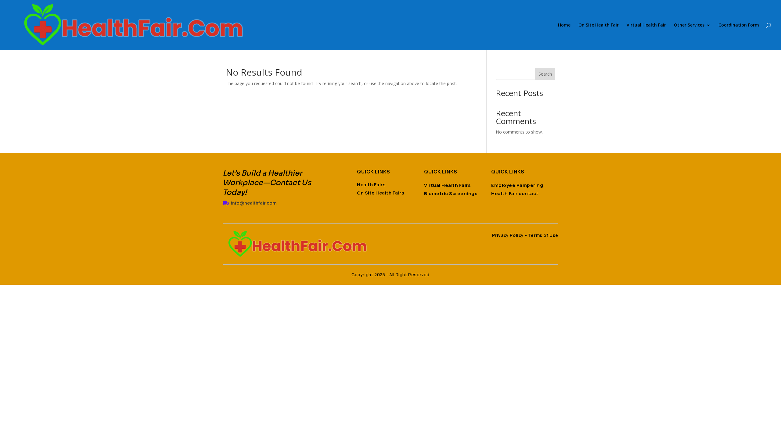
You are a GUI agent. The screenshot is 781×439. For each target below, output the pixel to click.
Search (545, 74)
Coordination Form (738, 25)
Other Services (689, 25)
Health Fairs (371, 184)
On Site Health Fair (598, 25)
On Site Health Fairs (380, 193)
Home (564, 25)
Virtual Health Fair (646, 25)
